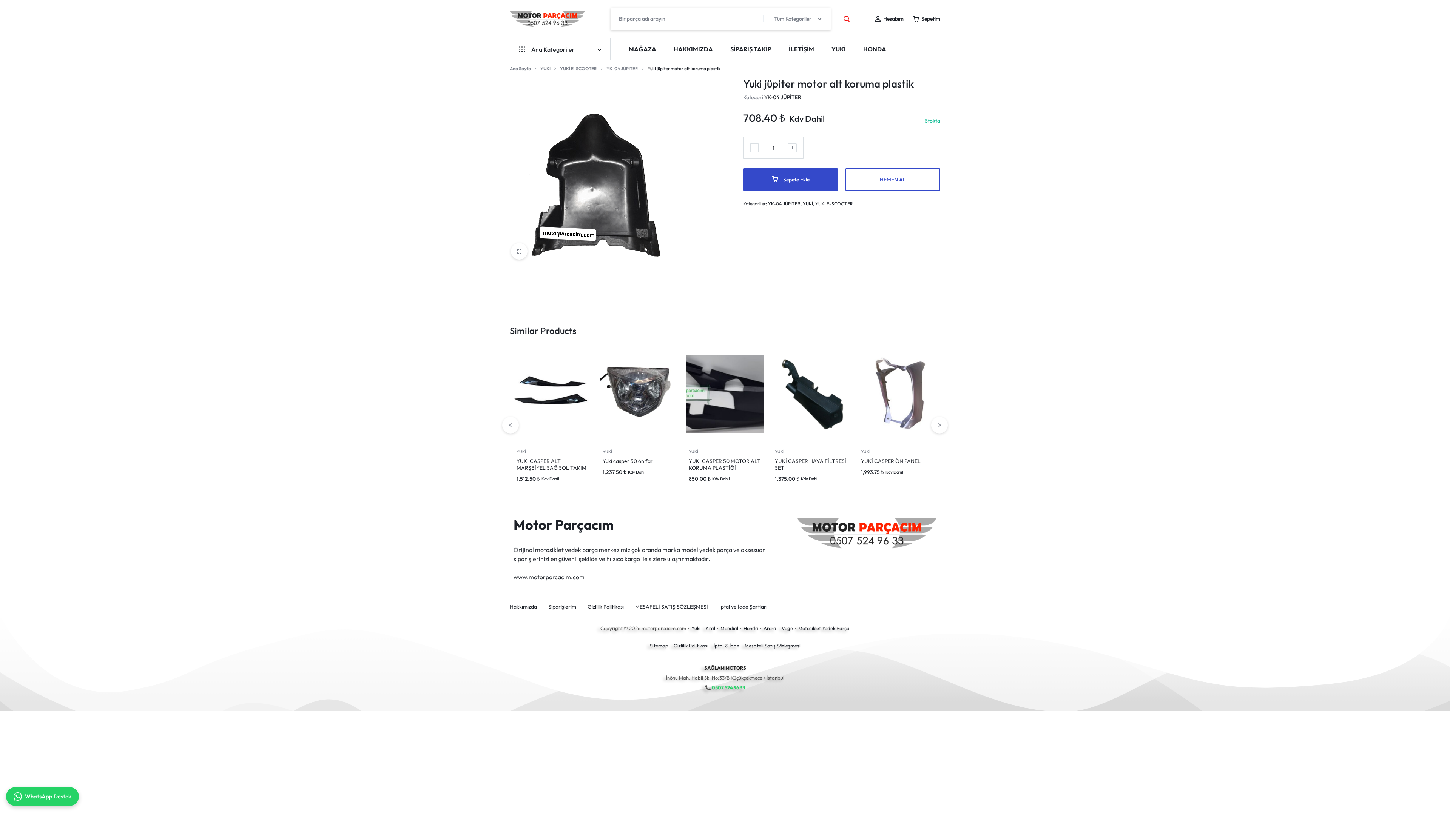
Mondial (729, 628)
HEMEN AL (893, 179)
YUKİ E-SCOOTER (578, 68)
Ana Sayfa (520, 68)
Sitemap (659, 646)
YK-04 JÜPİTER (622, 68)
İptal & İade (726, 646)
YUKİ (838, 49)
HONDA (874, 49)
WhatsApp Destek (48, 796)
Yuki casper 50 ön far (628, 461)
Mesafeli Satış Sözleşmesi (773, 646)
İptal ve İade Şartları (743, 607)
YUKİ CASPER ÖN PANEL (891, 461)
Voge (787, 628)
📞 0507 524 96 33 (725, 687)
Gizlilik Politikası (606, 607)
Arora (770, 628)
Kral (710, 628)
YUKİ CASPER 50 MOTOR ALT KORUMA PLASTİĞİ (724, 464)
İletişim (801, 49)
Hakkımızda (693, 49)
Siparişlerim (562, 607)
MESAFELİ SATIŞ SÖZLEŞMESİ (671, 607)
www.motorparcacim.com (549, 577)
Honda (751, 628)
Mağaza (642, 49)
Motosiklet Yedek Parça (824, 628)
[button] (939, 425)
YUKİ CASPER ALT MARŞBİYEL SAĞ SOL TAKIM (551, 464)
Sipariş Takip (750, 49)
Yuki (695, 628)
